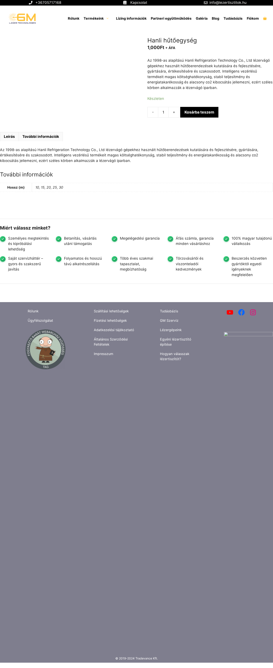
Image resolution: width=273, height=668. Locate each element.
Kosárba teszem (199, 112)
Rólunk (73, 18)
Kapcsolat (138, 2)
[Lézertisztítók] (20, 18)
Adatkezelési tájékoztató (114, 330)
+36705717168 (48, 2)
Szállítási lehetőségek (111, 311)
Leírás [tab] (9, 136)
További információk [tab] (40, 136)
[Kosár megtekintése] (265, 18)
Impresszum (103, 354)
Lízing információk (131, 18)
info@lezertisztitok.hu (228, 2)
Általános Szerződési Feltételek (111, 341)
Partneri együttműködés (171, 18)
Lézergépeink (171, 330)
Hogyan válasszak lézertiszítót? (174, 356)
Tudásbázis (233, 18)
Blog (215, 18)
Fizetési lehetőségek (110, 320)
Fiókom (253, 18)
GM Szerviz (169, 320)
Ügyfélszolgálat (40, 320)
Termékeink (94, 18)
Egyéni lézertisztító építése (175, 341)
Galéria (202, 18)
